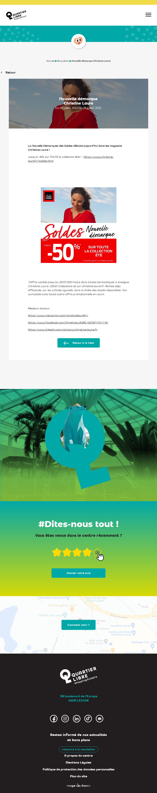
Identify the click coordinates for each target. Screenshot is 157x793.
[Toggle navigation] (148, 15)
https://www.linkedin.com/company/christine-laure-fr (63, 329)
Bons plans (63, 61)
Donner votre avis (78, 573)
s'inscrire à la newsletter (78, 749)
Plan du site (78, 776)
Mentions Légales (78, 762)
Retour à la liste (83, 343)
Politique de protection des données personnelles (78, 769)
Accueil (50, 61)
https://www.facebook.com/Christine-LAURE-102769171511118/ (68, 322)
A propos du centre (78, 756)
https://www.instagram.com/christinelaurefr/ (58, 315)
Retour (11, 72)
